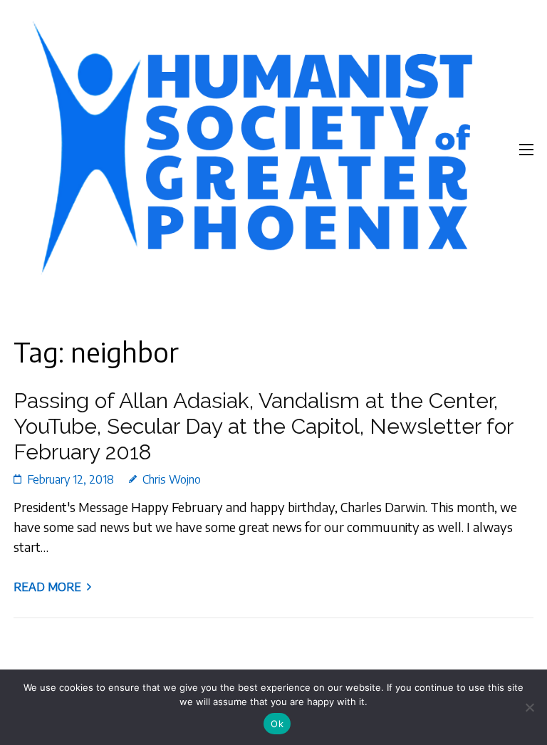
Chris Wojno (171, 479)
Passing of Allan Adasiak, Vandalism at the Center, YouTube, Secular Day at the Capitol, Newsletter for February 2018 (263, 426)
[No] (529, 707)
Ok (277, 723)
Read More (47, 587)
